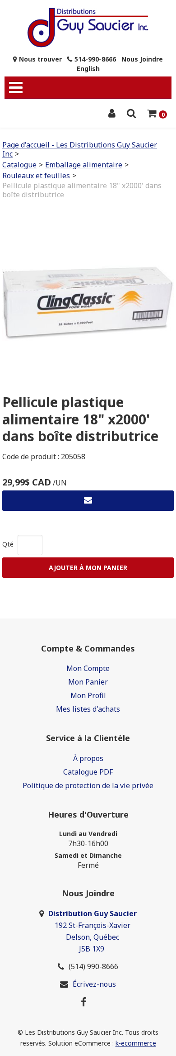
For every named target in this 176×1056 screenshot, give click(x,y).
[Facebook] (84, 1002)
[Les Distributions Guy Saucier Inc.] (88, 28)
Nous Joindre (142, 59)
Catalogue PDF (88, 772)
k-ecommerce (136, 1043)
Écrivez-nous (94, 984)
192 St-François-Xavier (92, 925)
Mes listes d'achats (88, 709)
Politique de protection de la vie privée (88, 785)
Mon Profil (88, 695)
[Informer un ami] (88, 500)
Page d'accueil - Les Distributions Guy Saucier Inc (79, 149)
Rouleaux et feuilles (36, 176)
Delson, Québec (92, 937)
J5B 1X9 (92, 949)
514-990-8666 (95, 59)
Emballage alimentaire (83, 165)
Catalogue (19, 165)
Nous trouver (40, 59)
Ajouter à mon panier (88, 567)
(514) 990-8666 (93, 966)
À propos (88, 758)
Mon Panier (88, 682)
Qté (8, 544)
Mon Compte (88, 668)
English (88, 68)
